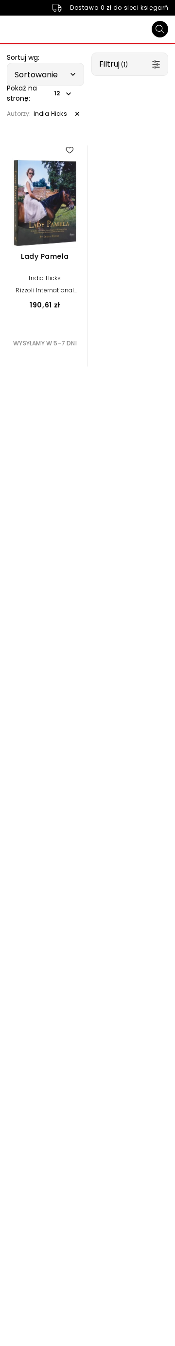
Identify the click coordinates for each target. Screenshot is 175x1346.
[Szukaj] (160, 29)
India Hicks (45, 278)
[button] (45, 74)
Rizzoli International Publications (45, 293)
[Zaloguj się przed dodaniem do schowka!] (69, 150)
